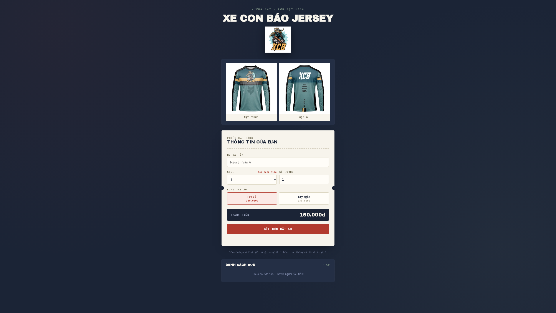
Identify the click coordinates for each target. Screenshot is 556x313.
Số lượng (286, 171)
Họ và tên (235, 154)
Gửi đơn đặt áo (278, 229)
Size (230, 171)
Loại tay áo (237, 189)
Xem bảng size (267, 171)
